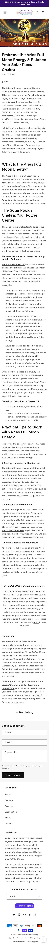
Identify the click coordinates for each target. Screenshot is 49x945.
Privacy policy (35, 938)
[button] (5, 12)
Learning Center (12, 812)
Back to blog (26, 712)
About (7, 818)
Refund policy (22, 938)
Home (7, 795)
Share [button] (7, 82)
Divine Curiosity (23, 935)
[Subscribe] (39, 897)
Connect (8, 823)
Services (9, 806)
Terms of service (18, 942)
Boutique (9, 800)
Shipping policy (33, 942)
